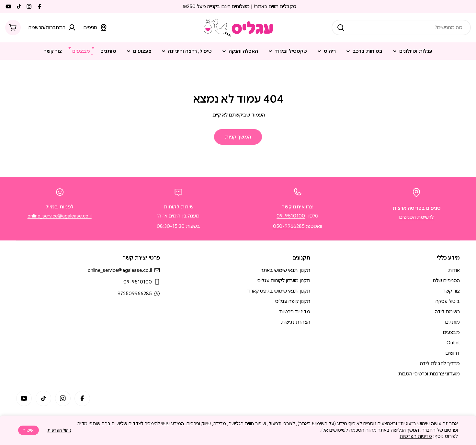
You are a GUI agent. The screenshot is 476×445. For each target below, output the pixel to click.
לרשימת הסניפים (416, 217)
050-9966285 (289, 226)
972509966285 (135, 293)
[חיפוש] (341, 27)
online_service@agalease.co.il (60, 216)
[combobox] (401, 27)
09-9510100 (291, 216)
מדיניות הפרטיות (416, 436)
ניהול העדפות (59, 430)
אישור (28, 430)
